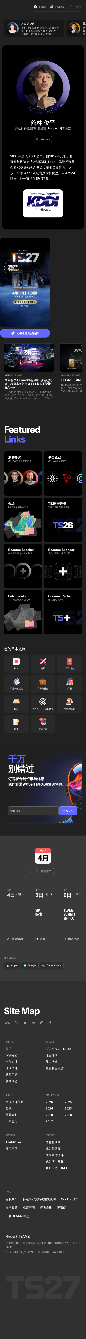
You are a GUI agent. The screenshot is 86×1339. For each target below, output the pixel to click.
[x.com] (16, 1023)
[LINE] (7, 1023)
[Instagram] (41, 1023)
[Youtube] (25, 1023)
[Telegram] (33, 1023)
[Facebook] (50, 1023)
